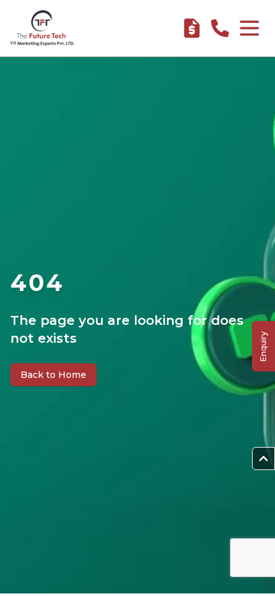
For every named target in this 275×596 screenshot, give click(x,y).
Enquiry (263, 346)
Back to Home (53, 374)
